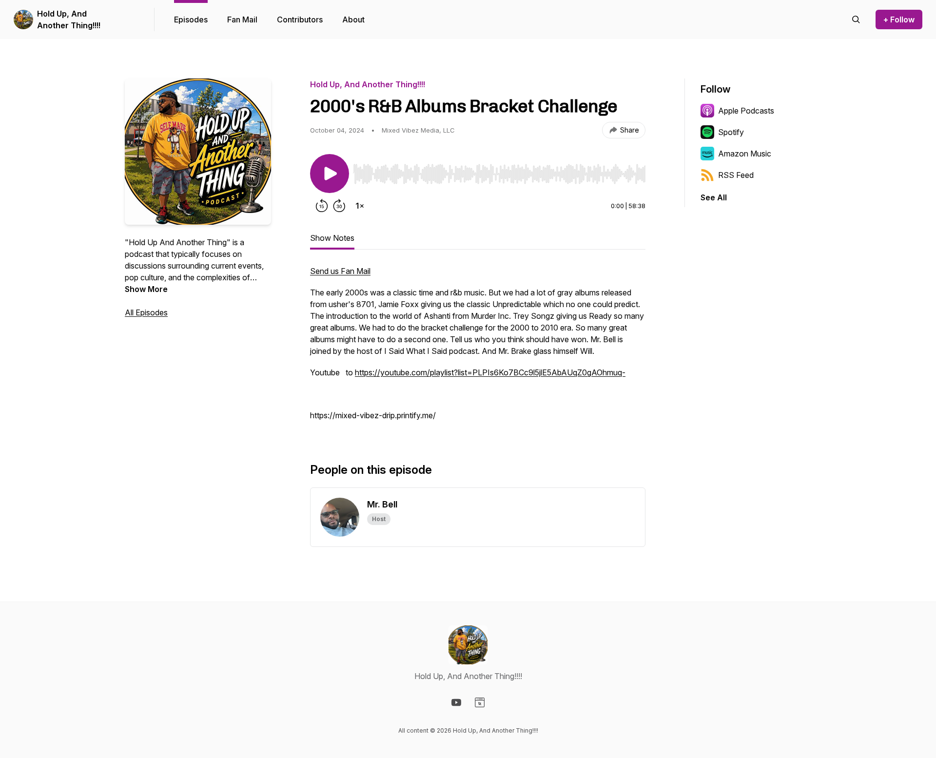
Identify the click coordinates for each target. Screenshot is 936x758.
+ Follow (899, 19)
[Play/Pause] (329, 173)
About (353, 19)
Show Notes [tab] (332, 238)
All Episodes (146, 312)
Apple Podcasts (746, 111)
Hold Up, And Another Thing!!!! (68, 19)
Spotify (731, 132)
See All (714, 197)
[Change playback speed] (360, 206)
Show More (146, 289)
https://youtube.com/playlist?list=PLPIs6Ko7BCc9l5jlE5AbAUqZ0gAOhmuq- (490, 372)
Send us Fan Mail (340, 271)
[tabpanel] (477, 348)
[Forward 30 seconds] (339, 206)
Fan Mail (242, 19)
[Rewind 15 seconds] (322, 206)
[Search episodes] (856, 19)
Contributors (300, 19)
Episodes (191, 19)
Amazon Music (744, 153)
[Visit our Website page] (480, 702)
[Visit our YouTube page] (456, 702)
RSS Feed (736, 175)
